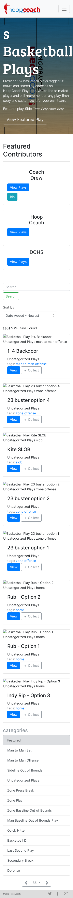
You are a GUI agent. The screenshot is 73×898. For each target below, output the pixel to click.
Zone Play (15, 800)
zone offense (26, 413)
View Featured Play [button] (25, 119)
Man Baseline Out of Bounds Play (32, 820)
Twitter (50, 894)
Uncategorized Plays (23, 780)
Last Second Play (20, 850)
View (13, 370)
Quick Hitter (16, 830)
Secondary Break (20, 860)
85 (35, 883)
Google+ (66, 894)
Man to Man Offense (23, 760)
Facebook (58, 894)
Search (11, 296)
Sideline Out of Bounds (24, 770)
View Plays (18, 187)
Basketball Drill (18, 840)
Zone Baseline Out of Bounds (29, 810)
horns (20, 610)
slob (19, 462)
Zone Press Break (20, 790)
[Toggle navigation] (64, 9)
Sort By (8, 307)
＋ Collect (31, 370)
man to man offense (31, 364)
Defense (13, 870)
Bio (12, 197)
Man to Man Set (19, 750)
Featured (14, 740)
